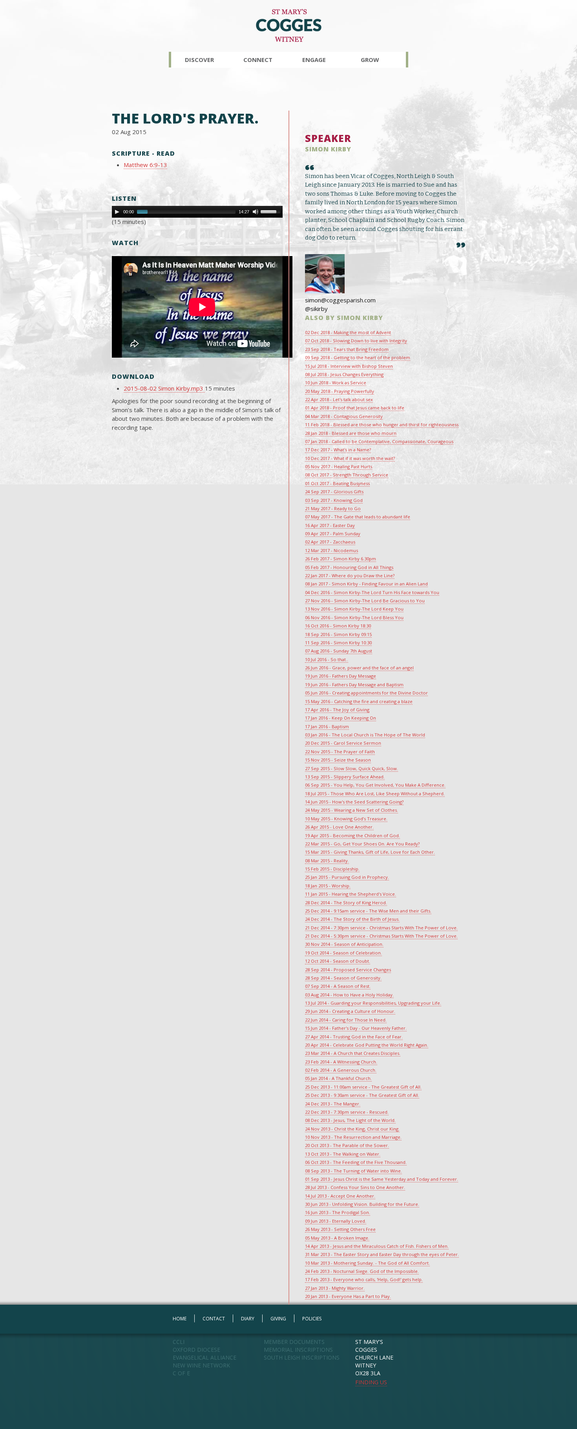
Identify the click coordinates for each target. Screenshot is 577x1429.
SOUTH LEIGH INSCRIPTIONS (302, 1357)
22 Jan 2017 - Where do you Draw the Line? (349, 575)
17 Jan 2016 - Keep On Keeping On (340, 718)
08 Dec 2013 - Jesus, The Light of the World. (350, 1120)
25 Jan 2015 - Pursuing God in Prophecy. (347, 877)
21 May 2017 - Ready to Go (333, 508)
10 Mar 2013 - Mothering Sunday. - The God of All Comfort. (367, 1263)
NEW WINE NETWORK (201, 1365)
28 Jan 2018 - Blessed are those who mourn (350, 433)
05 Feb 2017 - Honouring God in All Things (349, 567)
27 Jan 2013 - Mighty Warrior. (335, 1288)
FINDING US (371, 1382)
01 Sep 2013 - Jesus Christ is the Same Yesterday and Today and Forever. (381, 1179)
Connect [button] (257, 60)
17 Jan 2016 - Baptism (327, 726)
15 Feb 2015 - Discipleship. (332, 869)
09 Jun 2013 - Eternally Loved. (335, 1221)
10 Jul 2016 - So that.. (326, 659)
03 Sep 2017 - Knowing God (334, 500)
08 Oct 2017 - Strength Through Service (346, 475)
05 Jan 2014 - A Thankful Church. (338, 1078)
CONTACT (214, 1318)
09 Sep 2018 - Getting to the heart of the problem (357, 357)
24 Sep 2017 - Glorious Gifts (334, 492)
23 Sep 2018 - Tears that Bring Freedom (347, 349)
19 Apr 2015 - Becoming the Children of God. (352, 835)
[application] (197, 212)
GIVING (278, 1318)
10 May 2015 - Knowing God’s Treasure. (346, 819)
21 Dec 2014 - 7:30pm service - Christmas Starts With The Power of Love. (381, 928)
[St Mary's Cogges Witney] (288, 25)
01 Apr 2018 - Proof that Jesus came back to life (354, 408)
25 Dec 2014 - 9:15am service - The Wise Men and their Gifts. (368, 911)
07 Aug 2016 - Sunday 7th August (338, 651)
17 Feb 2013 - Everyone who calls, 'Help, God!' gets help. (364, 1279)
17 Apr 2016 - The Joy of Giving (337, 710)
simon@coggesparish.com (340, 300)
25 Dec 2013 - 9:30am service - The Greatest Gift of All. (362, 1095)
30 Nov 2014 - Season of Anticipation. (344, 944)
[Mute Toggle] (255, 212)
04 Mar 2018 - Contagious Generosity (344, 416)
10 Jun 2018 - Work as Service (335, 382)
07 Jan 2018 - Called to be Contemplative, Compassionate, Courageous (379, 441)
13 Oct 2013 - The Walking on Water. (342, 1154)
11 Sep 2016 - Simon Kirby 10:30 (338, 642)
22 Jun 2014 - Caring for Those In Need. (346, 1020)
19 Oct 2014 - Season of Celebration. (343, 953)
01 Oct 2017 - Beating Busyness (337, 483)
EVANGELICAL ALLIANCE (204, 1357)
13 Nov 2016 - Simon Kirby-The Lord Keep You (354, 609)
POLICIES (311, 1318)
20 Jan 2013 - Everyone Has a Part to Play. (348, 1296)
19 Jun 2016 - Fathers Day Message (340, 676)
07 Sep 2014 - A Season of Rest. (338, 986)
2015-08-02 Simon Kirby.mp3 (164, 388)
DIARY (247, 1318)
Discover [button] (199, 60)
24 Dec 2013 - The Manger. (332, 1104)
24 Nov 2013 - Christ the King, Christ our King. (352, 1129)
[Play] (117, 212)
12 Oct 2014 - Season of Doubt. (337, 961)
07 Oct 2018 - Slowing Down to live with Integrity (356, 341)
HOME (179, 1318)
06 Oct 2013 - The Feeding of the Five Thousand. (356, 1162)
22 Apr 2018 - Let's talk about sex (339, 399)
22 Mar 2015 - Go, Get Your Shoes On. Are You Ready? (362, 844)
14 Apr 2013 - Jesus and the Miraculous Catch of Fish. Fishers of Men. (377, 1246)
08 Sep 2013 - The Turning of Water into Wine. (353, 1171)
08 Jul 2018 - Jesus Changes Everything (344, 374)
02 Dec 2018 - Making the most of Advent (348, 332)
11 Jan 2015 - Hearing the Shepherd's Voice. (350, 894)
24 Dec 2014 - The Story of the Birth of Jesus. (352, 919)
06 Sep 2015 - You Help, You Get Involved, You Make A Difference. (375, 785)
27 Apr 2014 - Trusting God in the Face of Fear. (354, 1037)
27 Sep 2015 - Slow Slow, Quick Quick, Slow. (351, 768)
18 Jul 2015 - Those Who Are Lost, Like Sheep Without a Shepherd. (375, 793)
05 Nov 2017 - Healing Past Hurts (338, 466)
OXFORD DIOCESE (196, 1349)
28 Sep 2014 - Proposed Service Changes (348, 970)
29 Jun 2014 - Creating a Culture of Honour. (350, 1011)
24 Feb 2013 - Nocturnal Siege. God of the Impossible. (362, 1271)
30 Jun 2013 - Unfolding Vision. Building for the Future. (362, 1204)
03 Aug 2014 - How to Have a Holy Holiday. (349, 995)
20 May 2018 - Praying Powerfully (339, 391)
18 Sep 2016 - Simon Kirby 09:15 (338, 634)
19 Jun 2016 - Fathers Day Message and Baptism (354, 684)
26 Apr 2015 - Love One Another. (339, 827)
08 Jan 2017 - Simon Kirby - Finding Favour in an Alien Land (366, 584)
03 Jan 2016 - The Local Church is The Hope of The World (365, 735)
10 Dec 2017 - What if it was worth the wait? (350, 458)
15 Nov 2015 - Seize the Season (338, 760)
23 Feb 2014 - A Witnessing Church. (341, 1062)
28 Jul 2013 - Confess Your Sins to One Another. (355, 1187)
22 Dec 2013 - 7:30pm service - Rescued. (347, 1112)
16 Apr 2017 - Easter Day (330, 525)
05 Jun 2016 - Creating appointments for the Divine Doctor (366, 693)
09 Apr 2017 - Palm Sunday (332, 533)
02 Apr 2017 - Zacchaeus (330, 542)
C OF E (181, 1373)
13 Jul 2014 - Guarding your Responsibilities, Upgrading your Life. (373, 1003)
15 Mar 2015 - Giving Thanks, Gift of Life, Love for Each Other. (370, 852)
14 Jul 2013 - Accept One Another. (340, 1196)
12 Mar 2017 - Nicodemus (331, 550)
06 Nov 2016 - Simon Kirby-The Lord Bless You (354, 617)
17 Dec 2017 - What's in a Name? (338, 450)
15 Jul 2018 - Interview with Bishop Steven (349, 366)
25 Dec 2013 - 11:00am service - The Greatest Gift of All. (363, 1087)
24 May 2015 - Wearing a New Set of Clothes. (351, 810)
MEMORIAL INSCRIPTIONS (298, 1349)
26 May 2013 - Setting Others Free (340, 1229)
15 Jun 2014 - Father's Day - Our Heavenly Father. (356, 1028)
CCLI (178, 1341)
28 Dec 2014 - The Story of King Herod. (346, 902)
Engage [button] (314, 60)
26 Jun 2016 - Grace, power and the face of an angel (359, 668)
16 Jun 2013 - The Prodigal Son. (337, 1212)
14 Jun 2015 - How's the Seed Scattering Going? (354, 802)
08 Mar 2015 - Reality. (327, 861)
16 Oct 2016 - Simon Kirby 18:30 (338, 626)
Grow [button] (370, 60)
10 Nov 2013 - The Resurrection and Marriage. (353, 1137)
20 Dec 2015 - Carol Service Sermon (343, 743)
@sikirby (316, 309)
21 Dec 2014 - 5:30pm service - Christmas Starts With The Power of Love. (381, 936)
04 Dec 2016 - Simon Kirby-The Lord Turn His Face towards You (372, 592)
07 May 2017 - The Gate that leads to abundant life (357, 517)
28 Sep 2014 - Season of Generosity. (343, 978)
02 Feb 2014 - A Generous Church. (340, 1070)
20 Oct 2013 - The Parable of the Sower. (347, 1145)
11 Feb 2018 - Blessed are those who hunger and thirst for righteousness (381, 424)
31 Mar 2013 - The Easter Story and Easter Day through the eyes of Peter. (382, 1254)
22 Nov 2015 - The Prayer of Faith (340, 751)
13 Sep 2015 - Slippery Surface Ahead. (345, 777)
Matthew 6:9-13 (145, 165)
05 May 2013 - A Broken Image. (337, 1238)
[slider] (272, 211)
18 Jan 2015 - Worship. (328, 886)
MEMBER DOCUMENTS (294, 1341)
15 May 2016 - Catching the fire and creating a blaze (359, 701)
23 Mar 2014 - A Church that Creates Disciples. (352, 1053)
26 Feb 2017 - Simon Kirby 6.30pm (340, 559)
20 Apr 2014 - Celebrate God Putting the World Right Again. (366, 1045)
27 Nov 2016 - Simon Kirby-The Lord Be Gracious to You (365, 601)
